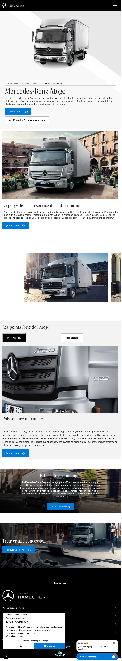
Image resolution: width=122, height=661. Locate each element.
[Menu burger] (115, 5)
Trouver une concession (18, 549)
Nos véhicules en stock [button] (13, 608)
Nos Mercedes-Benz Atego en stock (26, 120)
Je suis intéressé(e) (18, 111)
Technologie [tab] (72, 337)
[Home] (14, 5)
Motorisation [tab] (14, 337)
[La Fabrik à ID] (60, 654)
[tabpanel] (60, 401)
